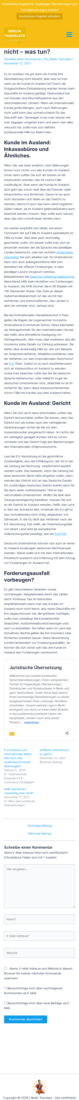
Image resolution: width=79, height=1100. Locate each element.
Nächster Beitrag (39, 833)
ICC (12, 363)
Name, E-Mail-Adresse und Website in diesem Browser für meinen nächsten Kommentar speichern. (38, 973)
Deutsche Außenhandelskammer (52, 277)
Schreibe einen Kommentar (22, 59)
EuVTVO (60, 534)
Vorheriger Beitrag (39, 825)
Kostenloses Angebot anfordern (39, 16)
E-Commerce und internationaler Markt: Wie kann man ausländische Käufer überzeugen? (18, 758)
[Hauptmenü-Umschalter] (69, 34)
